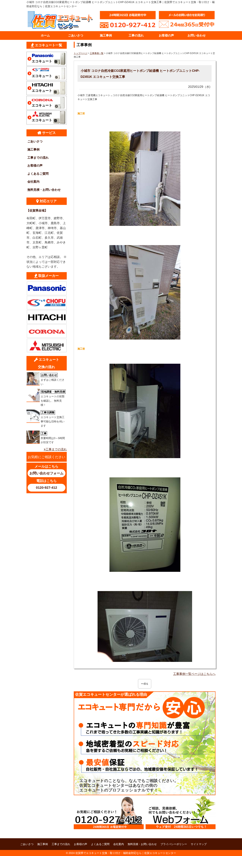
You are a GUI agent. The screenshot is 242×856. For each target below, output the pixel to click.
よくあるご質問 (38, 173)
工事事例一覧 (96, 53)
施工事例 (106, 35)
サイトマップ (199, 844)
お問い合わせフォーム (46, 473)
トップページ (80, 53)
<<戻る (144, 683)
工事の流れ (136, 35)
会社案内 (33, 181)
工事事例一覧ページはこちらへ (194, 673)
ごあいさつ (75, 35)
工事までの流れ (38, 157)
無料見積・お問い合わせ (44, 189)
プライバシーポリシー (174, 844)
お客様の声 (166, 35)
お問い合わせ (197, 35)
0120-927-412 (46, 487)
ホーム (45, 35)
